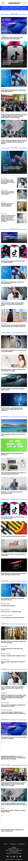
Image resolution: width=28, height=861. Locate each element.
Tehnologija (5, 7)
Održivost (12, 7)
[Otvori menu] (3, 3)
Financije (23, 7)
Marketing (18, 7)
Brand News (23, 9)
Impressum (13, 844)
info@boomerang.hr (17, 853)
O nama (5, 844)
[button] (23, 172)
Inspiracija (10, 9)
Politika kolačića (18, 859)
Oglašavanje (22, 844)
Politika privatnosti (10, 859)
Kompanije (4, 9)
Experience (16, 9)
